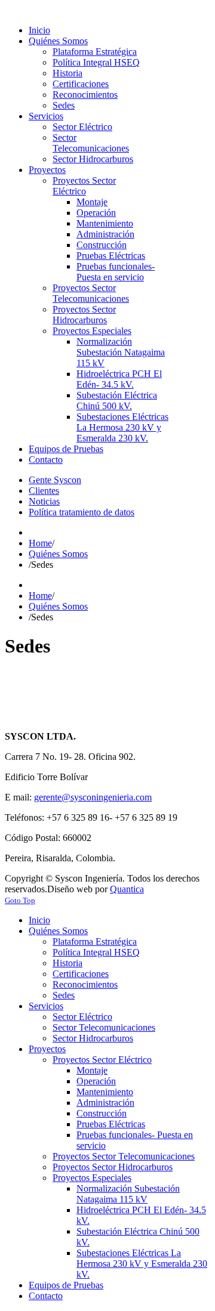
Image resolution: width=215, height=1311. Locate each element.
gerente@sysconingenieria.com (93, 797)
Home (40, 543)
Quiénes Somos (58, 554)
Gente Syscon (55, 480)
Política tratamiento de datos (81, 512)
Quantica (127, 889)
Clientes (44, 491)
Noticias (44, 501)
